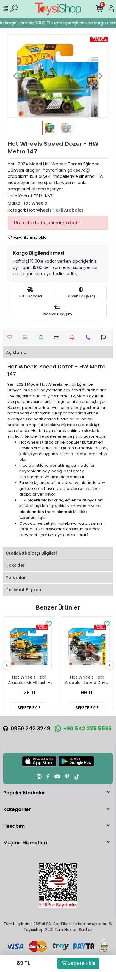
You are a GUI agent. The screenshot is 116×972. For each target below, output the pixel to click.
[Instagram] (39, 776)
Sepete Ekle (81, 963)
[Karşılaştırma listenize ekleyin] (58, 337)
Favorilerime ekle (29, 237)
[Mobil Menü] (5, 9)
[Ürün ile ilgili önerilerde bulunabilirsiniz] (105, 337)
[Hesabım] (111, 9)
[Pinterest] (67, 776)
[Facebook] (48, 776)
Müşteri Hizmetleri (25, 842)
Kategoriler (17, 809)
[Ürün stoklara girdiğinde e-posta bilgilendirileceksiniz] (74, 337)
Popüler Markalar (24, 792)
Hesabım (14, 826)
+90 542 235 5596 (87, 728)
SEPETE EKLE (29, 708)
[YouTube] (57, 776)
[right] (109, 665)
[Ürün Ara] (14, 9)
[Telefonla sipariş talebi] (89, 337)
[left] (7, 665)
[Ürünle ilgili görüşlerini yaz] (42, 337)
